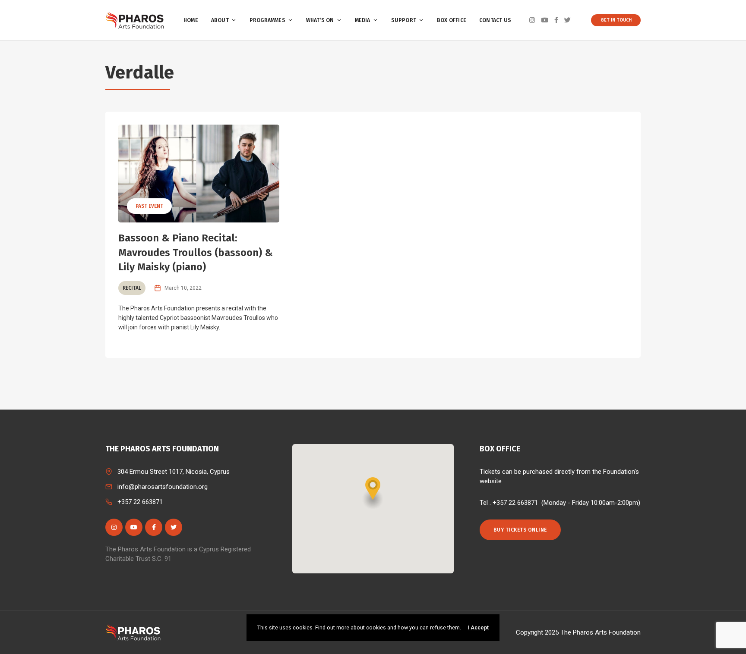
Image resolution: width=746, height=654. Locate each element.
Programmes (267, 20)
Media (362, 20)
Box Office (451, 20)
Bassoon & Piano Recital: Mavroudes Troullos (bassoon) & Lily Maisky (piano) (195, 252)
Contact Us (495, 20)
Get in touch (616, 20)
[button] (373, 493)
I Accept (478, 628)
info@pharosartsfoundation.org (162, 487)
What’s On (320, 20)
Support (403, 20)
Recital (132, 288)
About (220, 20)
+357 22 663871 (140, 502)
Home (190, 20)
